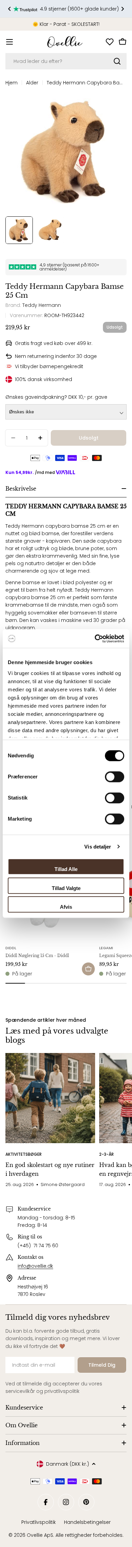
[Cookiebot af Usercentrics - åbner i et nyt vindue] (95, 638)
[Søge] (117, 61)
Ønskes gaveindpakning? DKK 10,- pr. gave (56, 397)
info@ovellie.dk (35, 1266)
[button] (9, 9)
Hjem (11, 82)
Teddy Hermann (41, 305)
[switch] (114, 776)
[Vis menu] (9, 42)
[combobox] (66, 61)
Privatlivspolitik (38, 1522)
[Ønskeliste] (110, 42)
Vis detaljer (97, 847)
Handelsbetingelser (87, 1522)
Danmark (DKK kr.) (67, 1464)
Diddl (10, 948)
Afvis (66, 907)
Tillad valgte (66, 888)
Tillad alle (66, 869)
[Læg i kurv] (88, 969)
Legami (106, 948)
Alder (32, 82)
